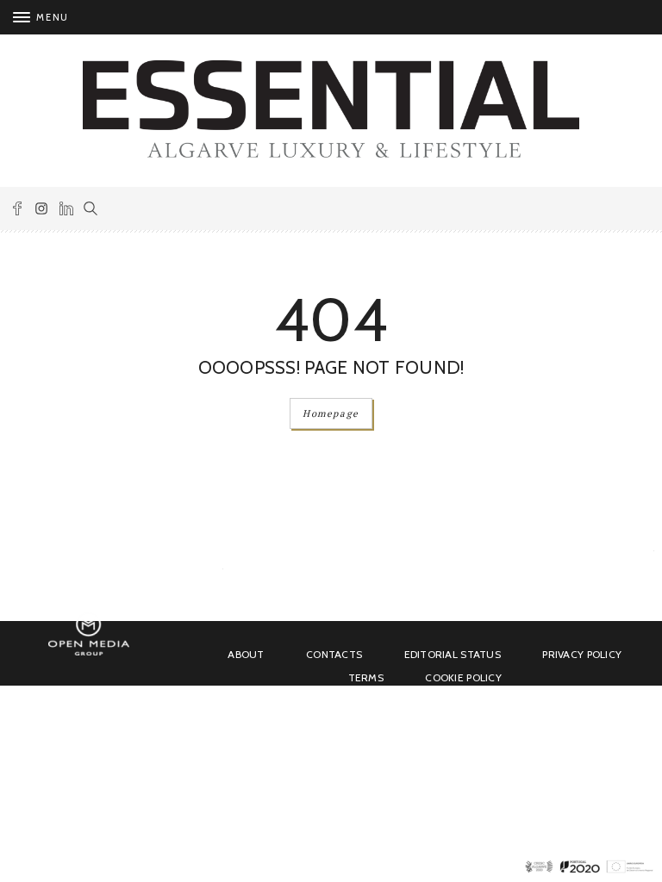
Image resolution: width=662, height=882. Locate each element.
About (246, 654)
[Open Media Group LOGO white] (88, 652)
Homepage (331, 413)
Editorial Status (452, 654)
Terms (366, 677)
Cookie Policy (463, 677)
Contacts (334, 654)
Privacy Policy (581, 654)
